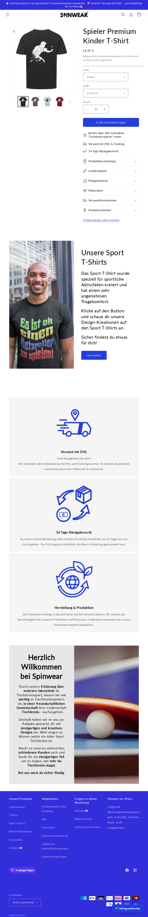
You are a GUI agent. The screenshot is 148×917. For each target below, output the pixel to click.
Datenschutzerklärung (55, 835)
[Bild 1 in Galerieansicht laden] (23, 101)
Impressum (48, 827)
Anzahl (86, 102)
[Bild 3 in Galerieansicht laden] (47, 101)
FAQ (44, 819)
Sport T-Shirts (17, 823)
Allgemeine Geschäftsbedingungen (55, 846)
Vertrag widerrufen (129, 908)
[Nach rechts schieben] (70, 102)
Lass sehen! (94, 355)
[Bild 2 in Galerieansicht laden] (35, 101)
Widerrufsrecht (83, 818)
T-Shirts (13, 815)
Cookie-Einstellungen (54, 856)
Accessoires (16, 839)
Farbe (86, 69)
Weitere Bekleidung (20, 831)
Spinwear (20, 915)
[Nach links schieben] (13, 102)
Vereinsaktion (17, 807)
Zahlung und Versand (87, 827)
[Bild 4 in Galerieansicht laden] (60, 101)
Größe (86, 85)
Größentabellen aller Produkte (101, 220)
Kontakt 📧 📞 (17, 848)
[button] (8, 15)
